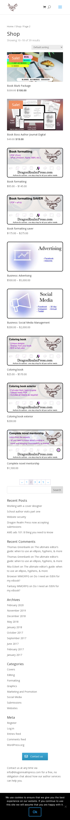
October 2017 (15, 632)
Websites (12, 708)
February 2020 (15, 605)
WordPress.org (15, 745)
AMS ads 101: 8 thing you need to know (30, 532)
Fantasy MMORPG (18, 586)
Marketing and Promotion (22, 691)
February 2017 (15, 649)
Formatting (13, 680)
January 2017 (14, 655)
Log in (10, 728)
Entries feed (14, 733)
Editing (11, 675)
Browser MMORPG (18, 576)
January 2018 (14, 627)
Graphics (12, 686)
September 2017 (16, 638)
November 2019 (16, 610)
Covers (11, 669)
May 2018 (12, 621)
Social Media (14, 697)
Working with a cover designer (24, 506)
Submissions (14, 702)
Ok (35, 812)
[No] (65, 806)
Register (12, 723)
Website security (16, 517)
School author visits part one (23, 511)
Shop (18, 26)
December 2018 (16, 616)
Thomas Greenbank (18, 547)
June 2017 (12, 643)
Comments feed (16, 739)
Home (10, 26)
